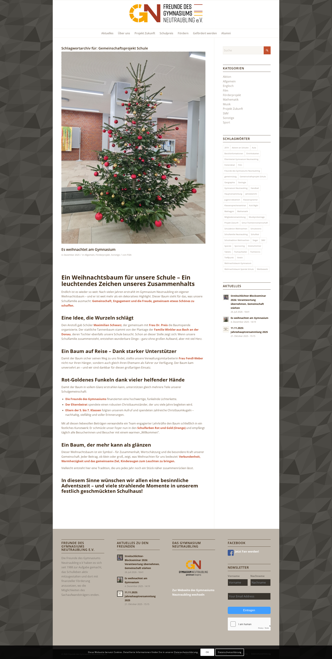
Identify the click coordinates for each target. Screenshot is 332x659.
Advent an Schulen (240, 147)
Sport (226, 122)
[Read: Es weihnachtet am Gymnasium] (226, 319)
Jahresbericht (251, 193)
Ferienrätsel (229, 165)
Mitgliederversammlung (235, 217)
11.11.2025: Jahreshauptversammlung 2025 (140, 596)
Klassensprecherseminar (235, 205)
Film (225, 90)
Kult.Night (253, 205)
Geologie (242, 182)
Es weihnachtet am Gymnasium (88, 249)
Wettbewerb (262, 269)
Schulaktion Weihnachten (235, 228)
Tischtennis (255, 251)
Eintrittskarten (252, 153)
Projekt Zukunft (233, 109)
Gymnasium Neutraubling (235, 188)
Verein (240, 257)
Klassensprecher (250, 199)
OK (207, 652)
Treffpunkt (229, 257)
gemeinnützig (230, 176)
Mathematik (230, 99)
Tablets (227, 251)
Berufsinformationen (233, 153)
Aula (254, 147)
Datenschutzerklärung (229, 652)
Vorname (234, 576)
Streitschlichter (254, 246)
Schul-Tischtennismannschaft (255, 222)
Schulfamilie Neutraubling (236, 234)
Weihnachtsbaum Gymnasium (237, 263)
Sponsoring (239, 246)
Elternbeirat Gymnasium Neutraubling (241, 159)
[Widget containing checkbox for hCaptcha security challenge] (249, 624)
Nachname (257, 576)
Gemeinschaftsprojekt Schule (253, 176)
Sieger (255, 240)
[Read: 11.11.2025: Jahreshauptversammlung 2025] (226, 329)
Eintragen (249, 610)
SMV (226, 113)
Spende (227, 246)
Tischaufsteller (240, 251)
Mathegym (229, 211)
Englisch (228, 86)
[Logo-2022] (166, 14)
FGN (129, 254)
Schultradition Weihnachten (236, 240)
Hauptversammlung (233, 193)
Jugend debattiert (232, 199)
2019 (226, 147)
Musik (226, 104)
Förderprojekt (103, 254)
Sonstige (115, 254)
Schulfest (255, 234)
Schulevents (256, 228)
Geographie (229, 182)
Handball (255, 188)
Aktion (227, 77)
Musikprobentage (257, 217)
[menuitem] (107, 33)
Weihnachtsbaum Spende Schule (239, 269)
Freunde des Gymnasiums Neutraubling (242, 170)
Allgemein (90, 254)
